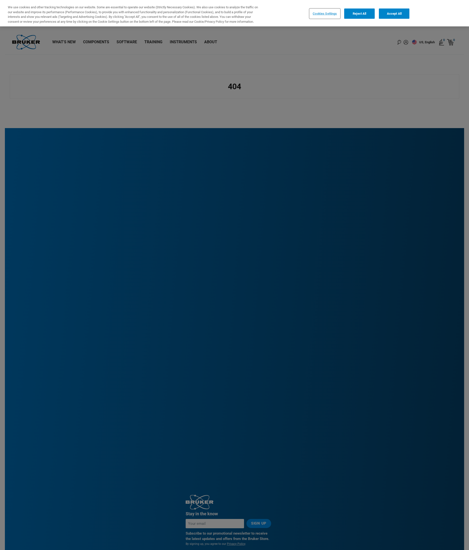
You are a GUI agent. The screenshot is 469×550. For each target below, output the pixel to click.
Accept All (394, 13)
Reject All (359, 13)
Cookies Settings (325, 13)
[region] (234, 13)
